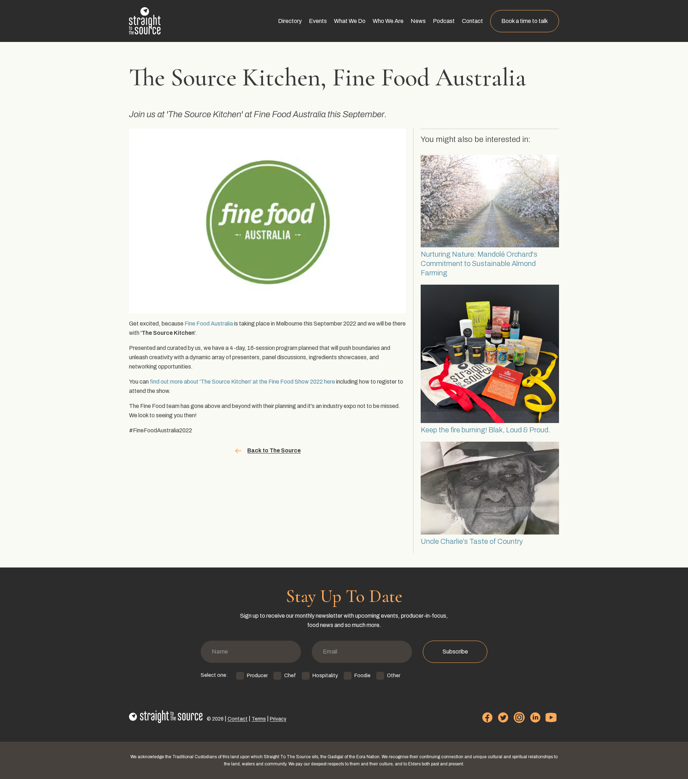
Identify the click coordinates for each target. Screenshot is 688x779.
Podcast (444, 21)
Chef (290, 675)
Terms (259, 719)
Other (393, 675)
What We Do (350, 21)
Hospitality (325, 675)
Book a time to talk (524, 21)
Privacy (278, 719)
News (418, 21)
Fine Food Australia (209, 323)
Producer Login (295, 74)
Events (318, 21)
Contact (472, 21)
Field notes (422, 88)
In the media (424, 59)
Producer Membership (304, 59)
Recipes (419, 74)
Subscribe (455, 652)
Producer (257, 675)
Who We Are (388, 21)
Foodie (362, 675)
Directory (290, 21)
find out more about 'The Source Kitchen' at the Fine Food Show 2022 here (242, 382)
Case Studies (349, 44)
